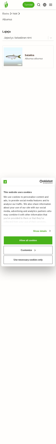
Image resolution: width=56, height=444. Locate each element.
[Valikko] (51, 5)
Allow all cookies (28, 240)
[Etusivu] (6, 4)
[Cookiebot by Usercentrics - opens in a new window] (40, 182)
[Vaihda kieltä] (45, 5)
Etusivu (5, 13)
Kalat (15, 13)
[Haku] (39, 5)
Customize (26, 250)
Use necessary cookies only (28, 259)
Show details (40, 231)
